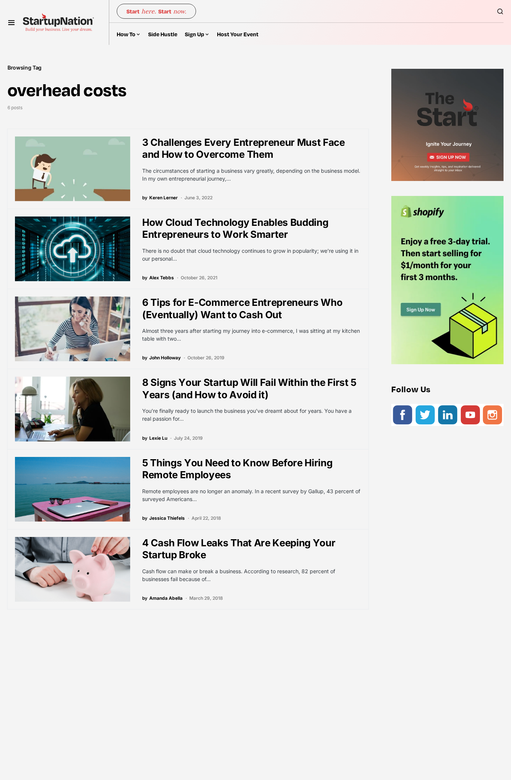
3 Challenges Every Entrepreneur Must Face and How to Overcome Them (243, 148)
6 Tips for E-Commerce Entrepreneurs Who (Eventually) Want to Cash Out (242, 308)
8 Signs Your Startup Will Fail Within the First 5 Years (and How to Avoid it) (249, 388)
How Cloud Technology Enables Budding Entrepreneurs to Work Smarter (235, 228)
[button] (11, 22)
